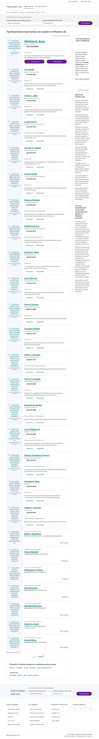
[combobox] (24, 23)
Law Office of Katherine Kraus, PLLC (34, 228)
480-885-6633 (31, 512)
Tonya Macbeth (31, 552)
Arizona (38, 12)
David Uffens (30, 640)
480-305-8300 (31, 434)
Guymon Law (28, 510)
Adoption (12, 668)
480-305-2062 (31, 205)
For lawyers (33, 704)
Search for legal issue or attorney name (19, 20)
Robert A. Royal (31, 624)
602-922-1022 (31, 179)
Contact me (35, 62)
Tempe (30, 675)
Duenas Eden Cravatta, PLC (32, 98)
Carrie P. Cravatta (32, 379)
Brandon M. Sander (33, 405)
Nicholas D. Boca (34, 41)
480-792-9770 (31, 460)
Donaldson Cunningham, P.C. (32, 458)
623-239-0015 (31, 231)
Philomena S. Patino (33, 570)
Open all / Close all (83, 90)
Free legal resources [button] (41, 6)
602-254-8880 (32, 46)
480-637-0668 (31, 101)
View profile (57, 62)
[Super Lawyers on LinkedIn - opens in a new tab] (90, 708)
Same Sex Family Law (30, 12)
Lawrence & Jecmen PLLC (31, 357)
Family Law (21, 12)
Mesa (25, 675)
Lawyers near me (28, 6)
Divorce (26, 668)
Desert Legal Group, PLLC (31, 72)
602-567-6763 (31, 153)
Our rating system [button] (82, 79)
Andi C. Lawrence (32, 354)
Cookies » (89, 736)
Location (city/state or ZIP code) (52, 20)
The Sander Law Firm (30, 407)
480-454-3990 (31, 410)
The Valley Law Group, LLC (32, 281)
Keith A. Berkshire (32, 534)
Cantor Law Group (29, 44)
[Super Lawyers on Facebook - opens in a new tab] (74, 708)
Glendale (35, 675)
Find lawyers (85, 23)
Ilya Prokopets (31, 588)
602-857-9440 (31, 486)
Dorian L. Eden (31, 95)
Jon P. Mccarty (30, 278)
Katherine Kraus (31, 226)
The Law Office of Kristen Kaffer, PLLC (35, 176)
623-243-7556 (31, 127)
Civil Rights (19, 668)
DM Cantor (27, 484)
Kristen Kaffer (30, 174)
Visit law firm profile (53, 497)
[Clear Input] (40, 23)
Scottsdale (13, 675)
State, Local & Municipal (44, 668)
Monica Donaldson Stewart (36, 455)
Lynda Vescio (30, 121)
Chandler (19, 675)
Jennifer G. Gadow (32, 148)
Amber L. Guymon (32, 507)
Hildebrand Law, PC (30, 431)
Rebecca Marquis (32, 200)
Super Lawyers (12, 704)
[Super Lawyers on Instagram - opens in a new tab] (79, 708)
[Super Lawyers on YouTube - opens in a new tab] (85, 708)
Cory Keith (29, 69)
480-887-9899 (31, 257)
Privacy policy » (81, 736)
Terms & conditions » (71, 736)
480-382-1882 (31, 74)
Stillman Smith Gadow (30, 150)
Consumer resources (59, 704)
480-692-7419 (31, 283)
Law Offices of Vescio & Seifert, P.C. (34, 124)
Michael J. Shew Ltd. (30, 254)
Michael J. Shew (31, 252)
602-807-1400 (31, 360)
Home (8, 12)
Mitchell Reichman (33, 606)
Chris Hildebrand (32, 429)
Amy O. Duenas (31, 304)
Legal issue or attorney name (37, 691)
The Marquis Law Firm (30, 202)
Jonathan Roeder (32, 328)
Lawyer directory (14, 12)
